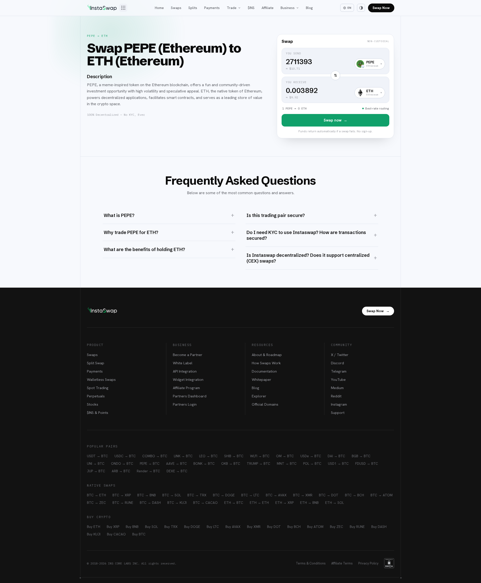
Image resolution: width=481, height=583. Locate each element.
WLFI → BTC (260, 456)
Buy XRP (113, 526)
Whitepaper (261, 379)
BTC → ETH (96, 495)
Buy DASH (379, 526)
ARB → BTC (121, 471)
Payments (212, 8)
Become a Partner (187, 354)
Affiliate (268, 8)
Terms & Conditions (311, 563)
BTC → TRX (196, 495)
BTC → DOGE (224, 495)
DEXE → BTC (177, 471)
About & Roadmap (267, 354)
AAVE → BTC (176, 463)
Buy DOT (274, 526)
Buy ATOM (315, 526)
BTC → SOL (171, 495)
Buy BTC (139, 534)
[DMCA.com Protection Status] (389, 563)
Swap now (335, 120)
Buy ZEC (336, 526)
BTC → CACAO (205, 502)
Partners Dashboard (189, 396)
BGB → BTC (361, 456)
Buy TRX (171, 526)
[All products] (123, 8)
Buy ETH (93, 526)
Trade (231, 8)
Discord (337, 363)
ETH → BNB (309, 502)
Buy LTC (213, 526)
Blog (309, 8)
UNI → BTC (95, 463)
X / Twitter (339, 354)
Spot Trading (97, 387)
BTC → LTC (250, 495)
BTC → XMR (302, 495)
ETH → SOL (334, 502)
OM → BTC (285, 456)
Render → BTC (148, 471)
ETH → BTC (233, 502)
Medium (337, 387)
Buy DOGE (192, 526)
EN (349, 8)
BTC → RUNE (122, 502)
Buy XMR (254, 526)
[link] (335, 86)
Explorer (259, 396)
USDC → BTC (125, 456)
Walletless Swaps (101, 379)
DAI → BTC (336, 456)
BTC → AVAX (276, 495)
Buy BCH (294, 526)
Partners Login (185, 404)
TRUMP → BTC (258, 463)
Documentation (264, 371)
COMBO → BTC (154, 456)
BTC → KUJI (177, 502)
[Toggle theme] (361, 8)
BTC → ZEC (96, 502)
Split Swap (95, 363)
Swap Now (381, 8)
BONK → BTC (204, 463)
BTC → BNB (146, 495)
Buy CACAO (116, 534)
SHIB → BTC (234, 456)
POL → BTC (312, 463)
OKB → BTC (230, 463)
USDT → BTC (97, 456)
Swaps (176, 8)
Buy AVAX (233, 526)
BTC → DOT (328, 495)
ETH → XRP (284, 502)
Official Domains (265, 404)
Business (288, 8)
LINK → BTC (183, 456)
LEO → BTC (208, 456)
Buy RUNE (357, 526)
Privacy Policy (368, 563)
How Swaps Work (266, 363)
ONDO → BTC (122, 463)
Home (159, 8)
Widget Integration (188, 379)
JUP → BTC (96, 471)
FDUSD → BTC (366, 463)
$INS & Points (97, 412)
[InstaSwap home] (102, 8)
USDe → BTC (310, 456)
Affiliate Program (186, 387)
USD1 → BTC (338, 463)
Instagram (339, 404)
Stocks (92, 404)
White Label (182, 363)
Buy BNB (132, 526)
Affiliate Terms (342, 563)
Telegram (338, 371)
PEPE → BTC (150, 463)
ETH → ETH (259, 502)
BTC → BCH (354, 495)
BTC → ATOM (382, 495)
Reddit (336, 396)
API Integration (185, 371)
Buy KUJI (93, 534)
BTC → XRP (121, 495)
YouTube (338, 379)
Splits (192, 8)
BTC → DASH (150, 502)
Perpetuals (96, 396)
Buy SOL (151, 526)
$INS (251, 8)
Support (337, 412)
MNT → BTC (287, 463)
